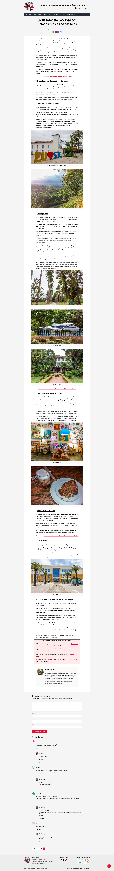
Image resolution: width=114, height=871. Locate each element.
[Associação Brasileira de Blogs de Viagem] (86, 861)
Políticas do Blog (36, 861)
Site (33, 724)
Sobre (29, 14)
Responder (38, 748)
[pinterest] (61, 860)
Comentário (35, 701)
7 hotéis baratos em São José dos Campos (60, 76)
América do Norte (57, 14)
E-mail (34, 719)
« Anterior (36, 849)
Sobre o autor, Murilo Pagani (38, 859)
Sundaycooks (87, 868)
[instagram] (66, 860)
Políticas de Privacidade (47, 861)
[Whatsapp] (53, 32)
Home (26, 14)
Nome (34, 713)
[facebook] (63, 860)
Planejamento (66, 14)
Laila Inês (38, 793)
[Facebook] (58, 32)
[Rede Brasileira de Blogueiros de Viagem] (80, 861)
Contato (73, 14)
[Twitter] (60, 32)
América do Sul (47, 14)
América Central (37, 14)
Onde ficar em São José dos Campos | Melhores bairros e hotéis (61, 535)
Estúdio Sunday (78, 868)
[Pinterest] (56, 32)
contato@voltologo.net (40, 863)
